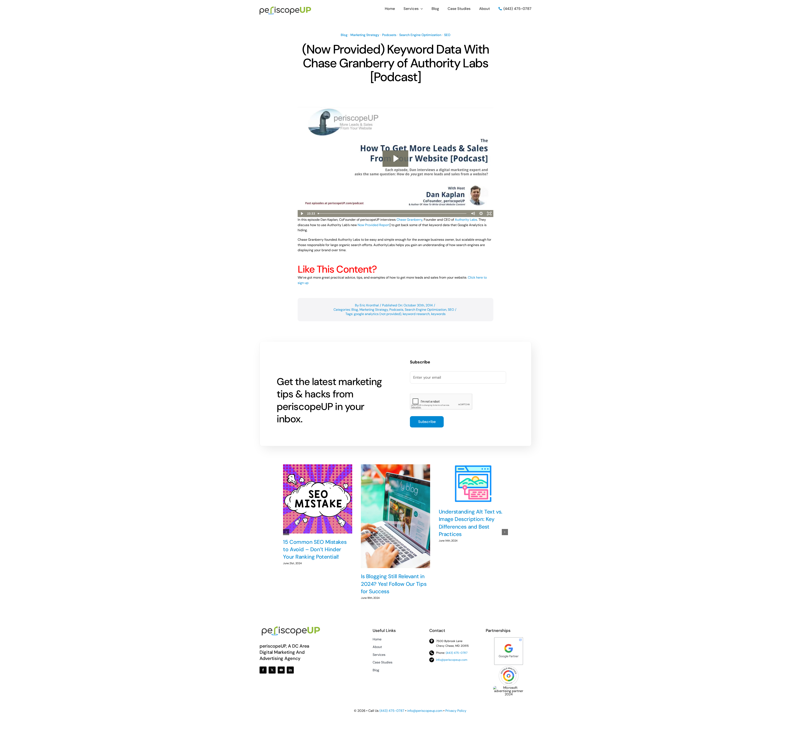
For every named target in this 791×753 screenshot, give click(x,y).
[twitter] (272, 670)
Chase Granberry (409, 219)
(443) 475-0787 (456, 653)
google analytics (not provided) (377, 314)
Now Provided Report (374, 225)
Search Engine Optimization (420, 35)
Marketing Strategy (364, 35)
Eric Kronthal (369, 305)
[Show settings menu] (481, 213)
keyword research (416, 314)
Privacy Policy (455, 711)
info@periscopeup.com (451, 660)
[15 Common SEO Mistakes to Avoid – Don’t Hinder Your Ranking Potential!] (317, 499)
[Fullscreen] (489, 213)
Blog (344, 35)
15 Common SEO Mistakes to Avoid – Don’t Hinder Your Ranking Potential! (314, 549)
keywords (438, 314)
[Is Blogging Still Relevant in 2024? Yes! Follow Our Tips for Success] (395, 516)
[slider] (392, 213)
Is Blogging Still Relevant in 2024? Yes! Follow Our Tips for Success (393, 584)
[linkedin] (290, 670)
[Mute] (473, 213)
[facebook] (263, 670)
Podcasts (389, 35)
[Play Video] (302, 213)
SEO (447, 35)
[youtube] (281, 670)
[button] (286, 532)
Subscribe (426, 421)
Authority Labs (466, 219)
